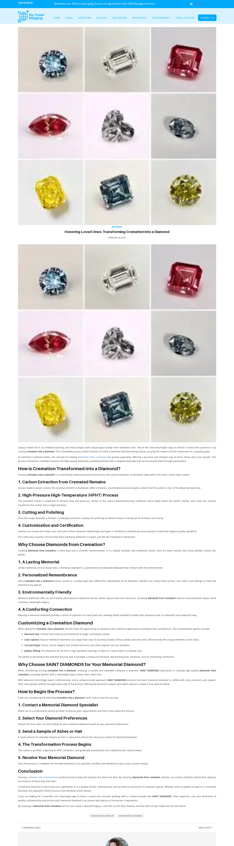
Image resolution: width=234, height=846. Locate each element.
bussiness (117, 227)
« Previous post (31, 827)
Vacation (109, 18)
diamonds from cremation (92, 457)
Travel (83, 18)
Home (73, 18)
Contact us (192, 18)
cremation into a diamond (41, 777)
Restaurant (139, 18)
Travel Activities (175, 18)
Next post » (206, 827)
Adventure (95, 18)
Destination (124, 18)
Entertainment (156, 18)
